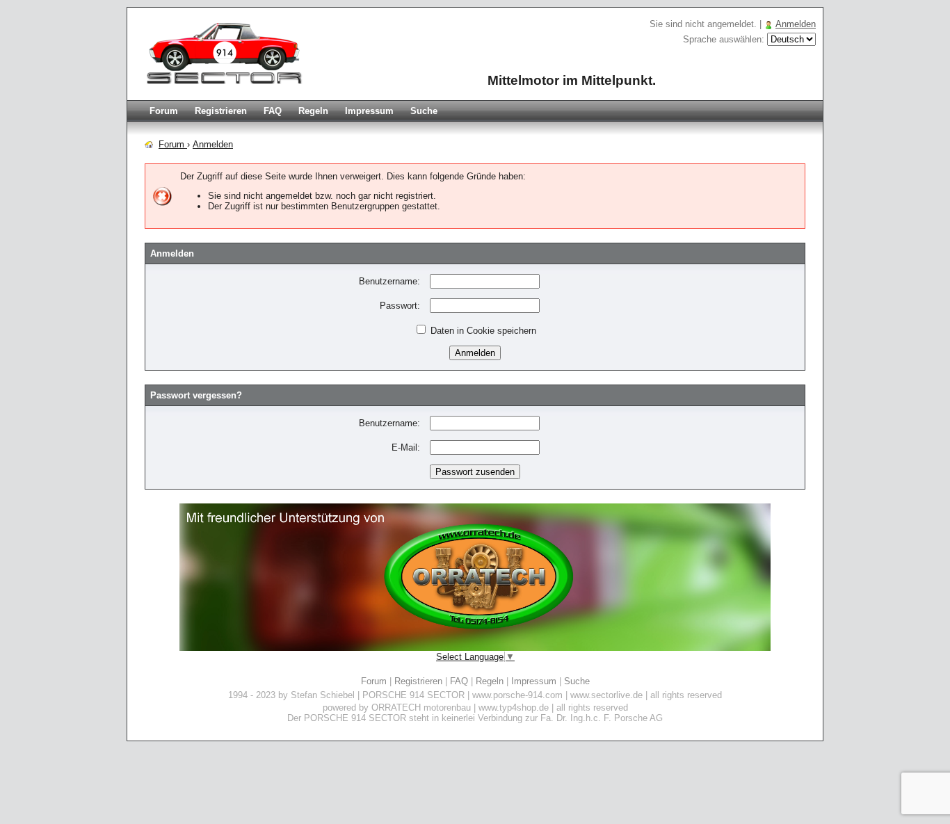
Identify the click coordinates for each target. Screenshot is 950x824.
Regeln (313, 111)
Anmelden (795, 24)
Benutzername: (389, 281)
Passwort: (400, 305)
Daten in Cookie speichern (482, 330)
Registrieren (221, 111)
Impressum (369, 111)
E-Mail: (406, 447)
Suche (423, 111)
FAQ (273, 111)
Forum (164, 111)
